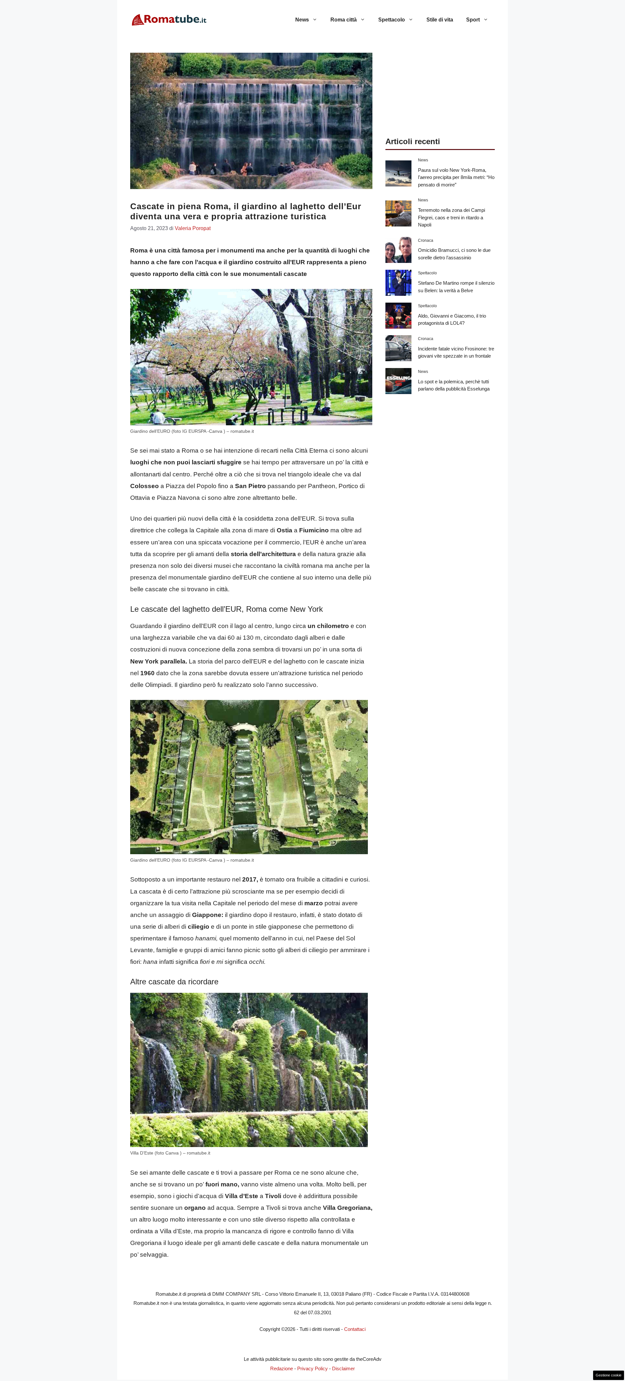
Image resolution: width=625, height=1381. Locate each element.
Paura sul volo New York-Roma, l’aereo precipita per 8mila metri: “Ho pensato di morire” (456, 177)
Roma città (343, 19)
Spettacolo (391, 19)
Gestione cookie (608, 1375)
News (302, 19)
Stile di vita (439, 19)
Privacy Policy (312, 1368)
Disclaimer (343, 1368)
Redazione (281, 1368)
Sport (473, 19)
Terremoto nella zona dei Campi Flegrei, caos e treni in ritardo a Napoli (451, 217)
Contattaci (355, 1329)
